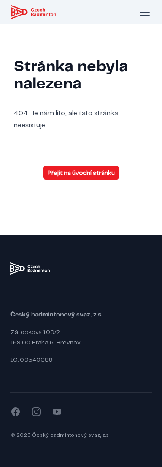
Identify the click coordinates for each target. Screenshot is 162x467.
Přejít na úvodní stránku (81, 173)
